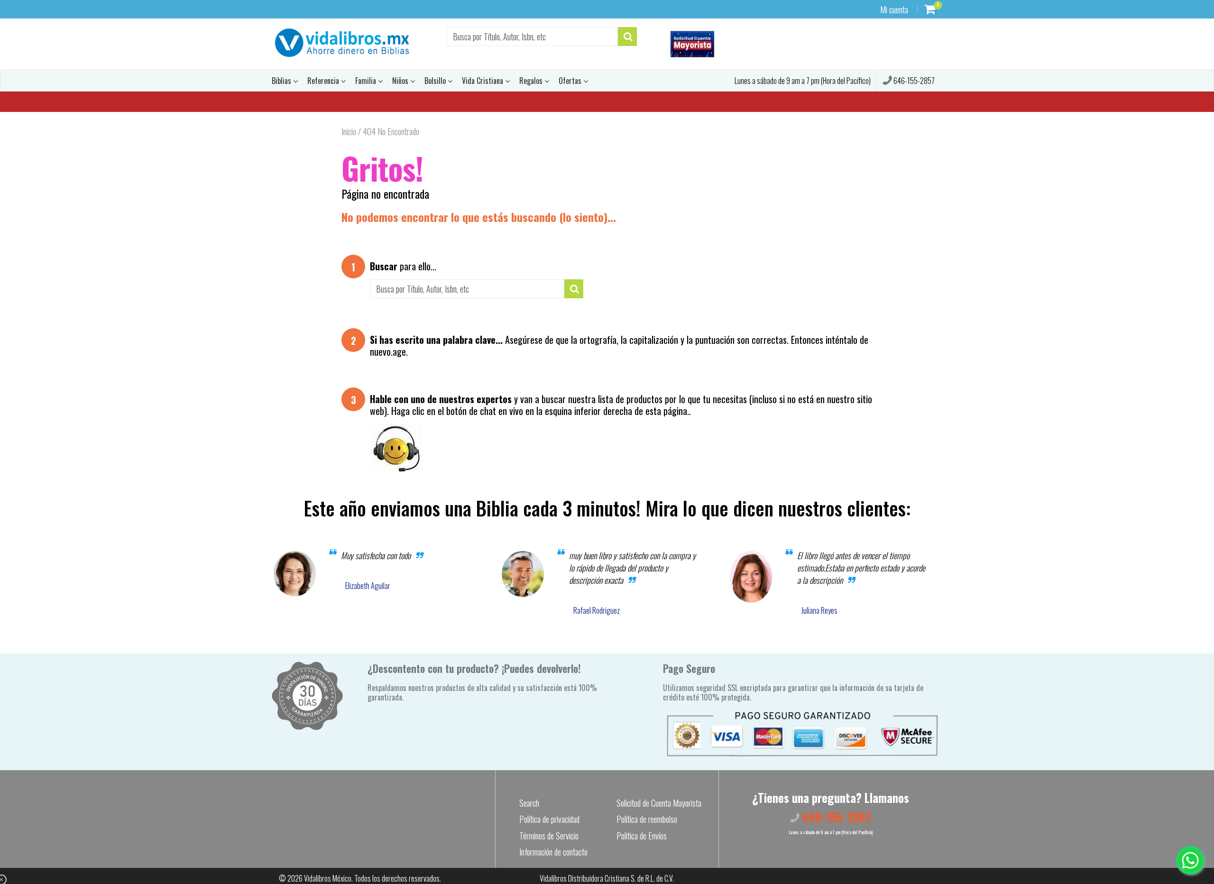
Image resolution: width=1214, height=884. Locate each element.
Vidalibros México (327, 878)
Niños (401, 80)
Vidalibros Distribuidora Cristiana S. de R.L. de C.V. (607, 878)
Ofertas (571, 80)
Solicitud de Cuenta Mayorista (658, 803)
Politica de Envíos (641, 835)
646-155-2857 (913, 80)
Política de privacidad (549, 819)
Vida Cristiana (483, 80)
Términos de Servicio (549, 835)
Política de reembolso (646, 819)
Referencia (324, 80)
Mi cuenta (894, 9)
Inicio (348, 131)
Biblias (282, 80)
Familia (366, 80)
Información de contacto (553, 852)
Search (529, 803)
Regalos (531, 80)
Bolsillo (436, 80)
